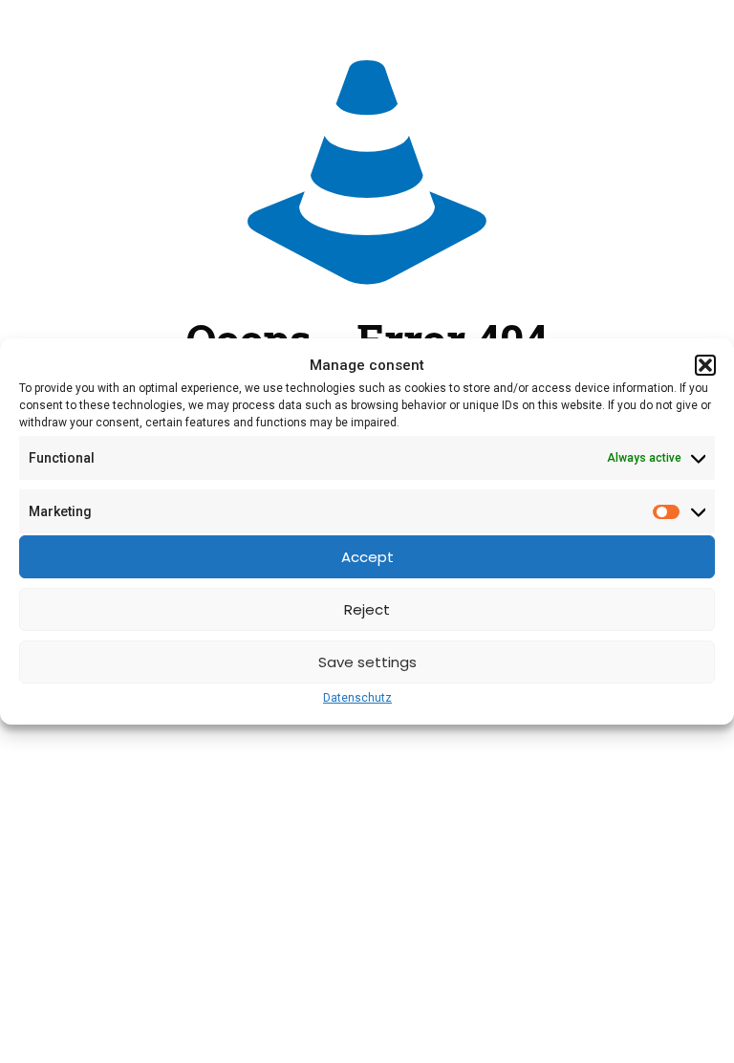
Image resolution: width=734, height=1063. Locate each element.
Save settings (367, 662)
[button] (705, 365)
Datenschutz (357, 698)
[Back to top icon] (642, 1024)
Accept (367, 557)
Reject (367, 609)
